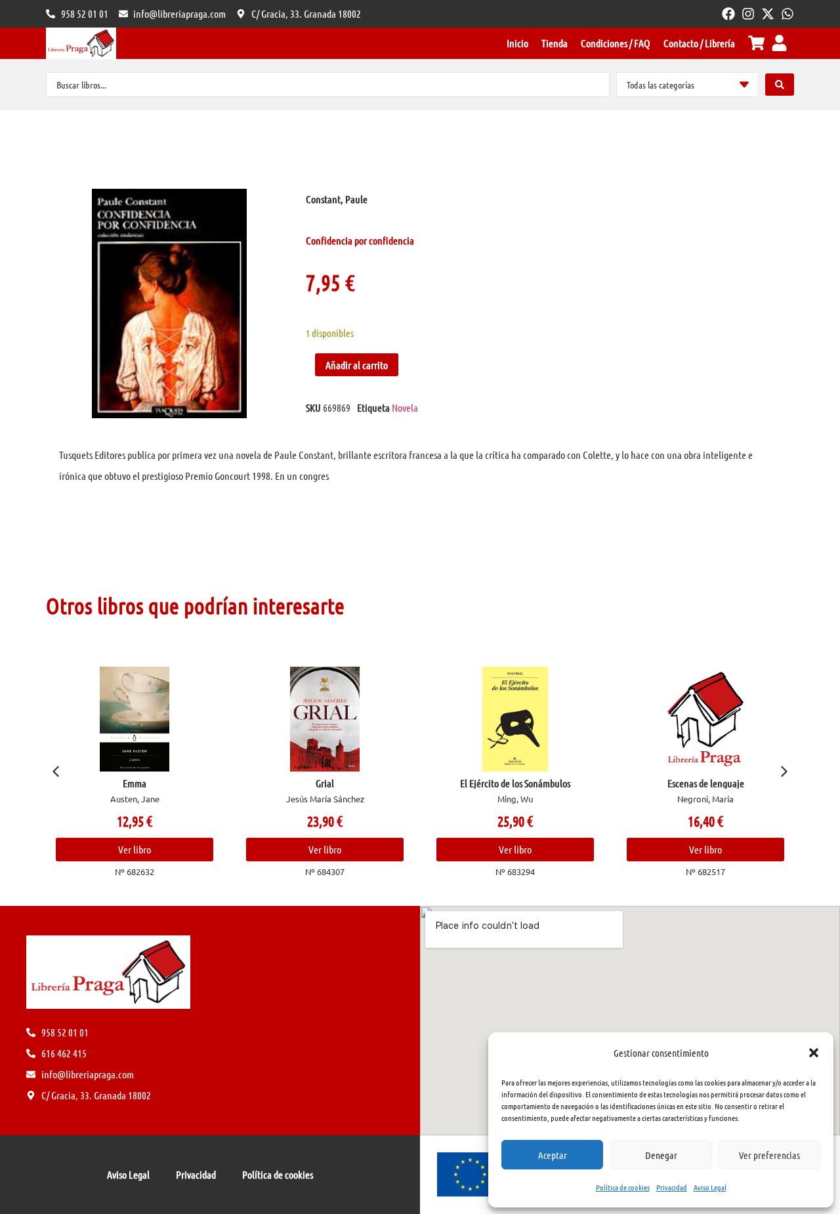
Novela (405, 407)
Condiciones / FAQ (615, 43)
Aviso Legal (710, 1187)
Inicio (517, 43)
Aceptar (552, 1155)
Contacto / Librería (699, 43)
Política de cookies (623, 1187)
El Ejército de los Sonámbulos (515, 783)
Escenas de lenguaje (705, 783)
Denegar (661, 1155)
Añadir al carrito (357, 365)
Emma (134, 783)
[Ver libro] (134, 719)
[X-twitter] (767, 13)
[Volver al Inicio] (81, 43)
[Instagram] (748, 13)
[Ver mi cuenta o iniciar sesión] (779, 43)
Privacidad (671, 1187)
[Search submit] (779, 84)
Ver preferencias (769, 1155)
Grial (325, 783)
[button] (813, 1052)
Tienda (554, 43)
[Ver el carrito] (756, 43)
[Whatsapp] (787, 13)
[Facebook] (728, 13)
